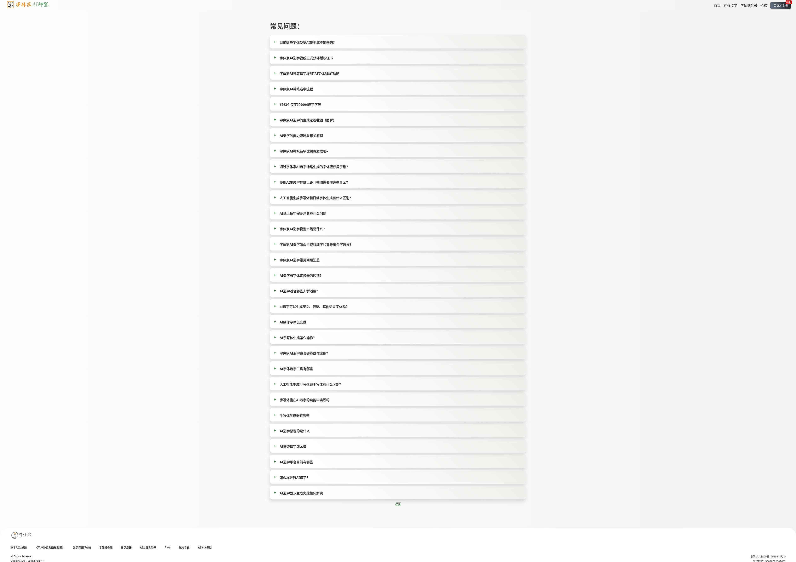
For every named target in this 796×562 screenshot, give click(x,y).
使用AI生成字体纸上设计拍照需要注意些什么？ (314, 182)
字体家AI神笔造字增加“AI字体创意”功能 (309, 73)
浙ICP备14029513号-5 (773, 556)
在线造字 (730, 5)
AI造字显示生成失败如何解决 (301, 493)
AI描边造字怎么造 (293, 446)
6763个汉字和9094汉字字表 (300, 104)
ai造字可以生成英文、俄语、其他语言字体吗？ (314, 306)
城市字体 (184, 547)
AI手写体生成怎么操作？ (298, 338)
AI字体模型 (205, 547)
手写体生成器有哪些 (294, 415)
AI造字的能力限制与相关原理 (301, 135)
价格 (763, 5)
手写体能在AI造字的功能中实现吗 (305, 400)
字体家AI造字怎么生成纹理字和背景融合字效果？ (316, 244)
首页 (717, 5)
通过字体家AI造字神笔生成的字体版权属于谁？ (314, 167)
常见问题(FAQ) (82, 547)
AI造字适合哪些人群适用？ (300, 291)
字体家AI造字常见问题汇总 (300, 260)
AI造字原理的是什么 (295, 431)
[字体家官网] (22, 535)
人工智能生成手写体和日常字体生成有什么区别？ (316, 198)
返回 (398, 504)
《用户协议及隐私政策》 (50, 547)
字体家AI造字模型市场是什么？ (303, 229)
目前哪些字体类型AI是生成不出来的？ (308, 42)
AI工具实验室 (148, 547)
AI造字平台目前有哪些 (296, 462)
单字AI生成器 (18, 547)
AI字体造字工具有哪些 (296, 369)
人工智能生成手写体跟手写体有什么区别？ (311, 384)
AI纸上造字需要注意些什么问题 (303, 213)
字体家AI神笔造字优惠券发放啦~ (304, 151)
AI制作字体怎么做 (293, 322)
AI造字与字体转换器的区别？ (301, 275)
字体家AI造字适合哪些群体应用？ (305, 353)
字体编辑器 (748, 5)
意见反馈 (126, 547)
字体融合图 (106, 547)
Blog (168, 547)
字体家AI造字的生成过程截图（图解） (308, 120)
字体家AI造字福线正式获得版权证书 (306, 58)
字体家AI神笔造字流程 (296, 89)
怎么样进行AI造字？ (295, 477)
